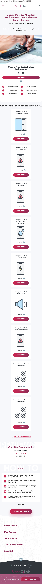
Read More (21, 504)
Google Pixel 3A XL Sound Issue (21, 292)
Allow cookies (30, 579)
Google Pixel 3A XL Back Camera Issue (21, 401)
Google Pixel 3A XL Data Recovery (21, 148)
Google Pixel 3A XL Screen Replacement (21, 112)
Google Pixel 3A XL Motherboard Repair (21, 328)
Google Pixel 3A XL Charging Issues (21, 256)
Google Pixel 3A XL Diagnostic (21, 184)
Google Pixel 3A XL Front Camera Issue (21, 365)
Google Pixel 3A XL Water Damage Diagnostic (21, 221)
